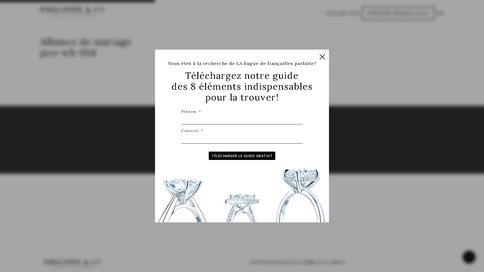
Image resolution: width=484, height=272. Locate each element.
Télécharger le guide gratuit (242, 155)
